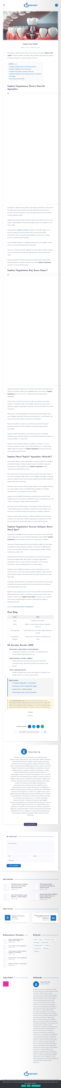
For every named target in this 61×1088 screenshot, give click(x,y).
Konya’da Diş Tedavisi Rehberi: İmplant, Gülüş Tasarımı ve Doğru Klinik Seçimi (48, 896)
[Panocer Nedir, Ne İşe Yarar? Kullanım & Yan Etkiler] (5, 941)
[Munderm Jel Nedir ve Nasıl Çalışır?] (5, 965)
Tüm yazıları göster (30, 824)
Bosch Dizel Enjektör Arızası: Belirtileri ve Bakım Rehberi (19, 896)
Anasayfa (30, 715)
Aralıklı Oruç (48, 945)
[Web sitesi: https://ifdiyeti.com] (30, 819)
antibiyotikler (45, 942)
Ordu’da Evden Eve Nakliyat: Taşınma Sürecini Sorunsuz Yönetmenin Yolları (19, 886)
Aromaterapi (38, 948)
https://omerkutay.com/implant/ (23, 607)
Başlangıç (37, 951)
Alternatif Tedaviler (50, 939)
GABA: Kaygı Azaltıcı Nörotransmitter (24, 692)
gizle (15, 64)
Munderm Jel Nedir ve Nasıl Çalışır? (18, 963)
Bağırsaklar (46, 948)
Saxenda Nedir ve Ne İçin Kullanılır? (18, 957)
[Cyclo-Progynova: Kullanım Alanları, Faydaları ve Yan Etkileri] (5, 953)
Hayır (29, 1085)
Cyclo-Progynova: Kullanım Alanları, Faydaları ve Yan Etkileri (18, 952)
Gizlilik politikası (36, 1085)
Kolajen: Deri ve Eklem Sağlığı (22, 689)
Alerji (41, 939)
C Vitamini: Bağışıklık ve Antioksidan (24, 683)
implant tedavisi (23, 230)
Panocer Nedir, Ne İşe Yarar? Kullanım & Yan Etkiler (16, 940)
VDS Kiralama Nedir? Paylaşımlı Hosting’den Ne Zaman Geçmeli (47, 886)
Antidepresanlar (39, 945)
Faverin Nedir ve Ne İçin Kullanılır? (17, 945)
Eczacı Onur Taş (34, 752)
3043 (36, 939)
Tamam (23, 1085)
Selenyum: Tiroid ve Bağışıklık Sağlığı (24, 686)
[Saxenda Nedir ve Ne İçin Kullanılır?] (5, 959)
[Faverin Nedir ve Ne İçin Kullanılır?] (5, 947)
